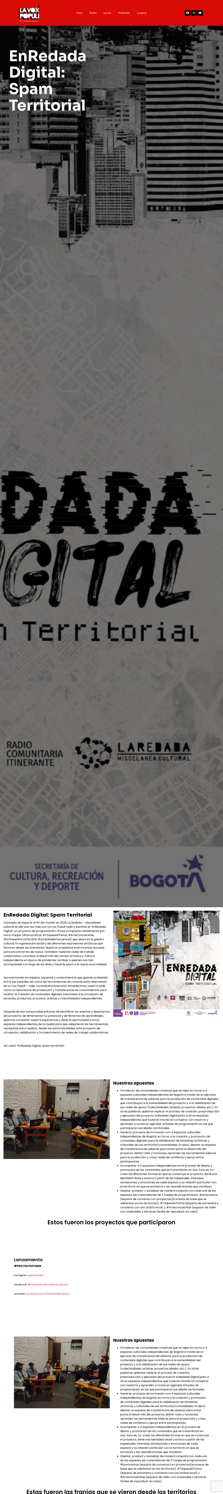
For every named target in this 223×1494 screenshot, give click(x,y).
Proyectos (124, 12)
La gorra (141, 12)
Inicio (79, 12)
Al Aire (93, 12)
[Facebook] (187, 13)
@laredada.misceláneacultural (47, 1284)
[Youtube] (200, 13)
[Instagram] (194, 13)
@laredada (36, 1275)
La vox (107, 12)
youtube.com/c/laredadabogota (47, 1293)
